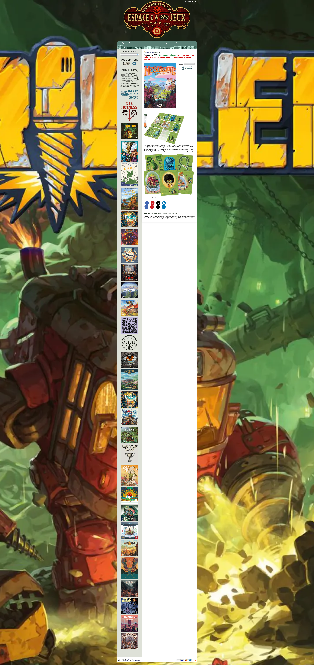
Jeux (153, 52)
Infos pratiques (148, 43)
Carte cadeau (186, 43)
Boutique (122, 43)
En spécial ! (167, 43)
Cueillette (176, 43)
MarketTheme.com (135, 660)
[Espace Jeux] (156, 19)
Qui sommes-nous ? (134, 43)
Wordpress (126, 660)
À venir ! (158, 43)
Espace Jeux (148, 52)
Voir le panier (191, 1)
